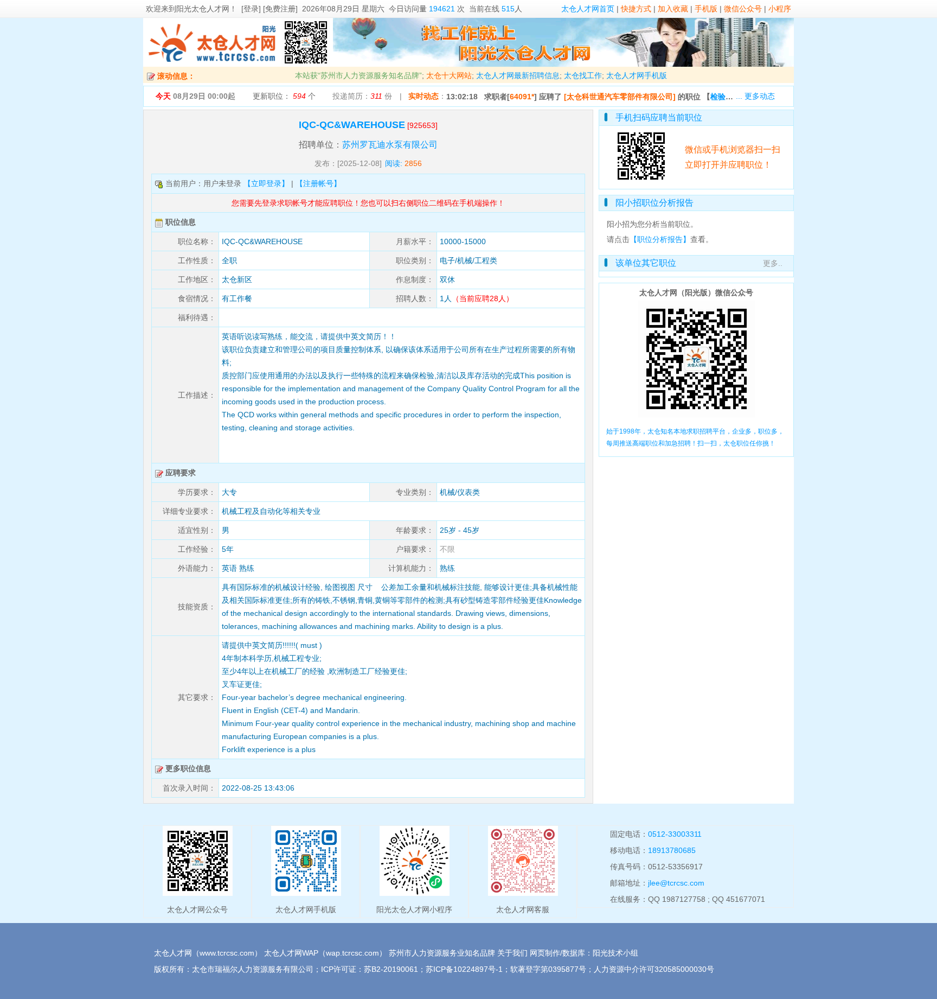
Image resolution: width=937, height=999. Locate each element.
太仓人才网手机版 (636, 75)
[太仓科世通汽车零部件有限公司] (620, 96)
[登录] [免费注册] (269, 8)
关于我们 (512, 953)
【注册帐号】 (318, 183)
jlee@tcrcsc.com (676, 883)
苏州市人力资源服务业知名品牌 (442, 953)
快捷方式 (636, 8)
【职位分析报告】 (660, 239)
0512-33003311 (675, 834)
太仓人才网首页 (587, 8)
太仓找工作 (583, 75)
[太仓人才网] (212, 64)
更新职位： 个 (284, 96)
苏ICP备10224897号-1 (464, 969)
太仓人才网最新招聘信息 (518, 75)
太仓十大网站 (449, 75)
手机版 (706, 8)
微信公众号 (743, 8)
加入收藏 (673, 8)
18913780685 (672, 850)
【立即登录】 (266, 183)
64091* (522, 96)
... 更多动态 (755, 96)
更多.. (772, 263)
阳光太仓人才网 (202, 8)
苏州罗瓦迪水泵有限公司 (390, 144)
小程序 (779, 8)
